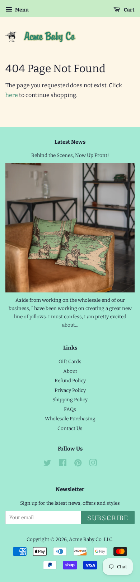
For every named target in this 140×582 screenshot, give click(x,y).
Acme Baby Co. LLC (90, 539)
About (70, 371)
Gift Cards (70, 362)
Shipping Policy (70, 400)
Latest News (70, 142)
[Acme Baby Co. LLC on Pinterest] (78, 464)
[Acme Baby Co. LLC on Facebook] (63, 464)
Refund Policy (70, 381)
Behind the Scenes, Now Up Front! (70, 155)
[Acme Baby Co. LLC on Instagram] (93, 464)
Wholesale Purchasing (70, 419)
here (11, 95)
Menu (21, 10)
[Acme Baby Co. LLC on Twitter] (47, 464)
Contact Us (70, 428)
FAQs (70, 409)
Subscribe (108, 518)
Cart (129, 10)
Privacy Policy (70, 390)
